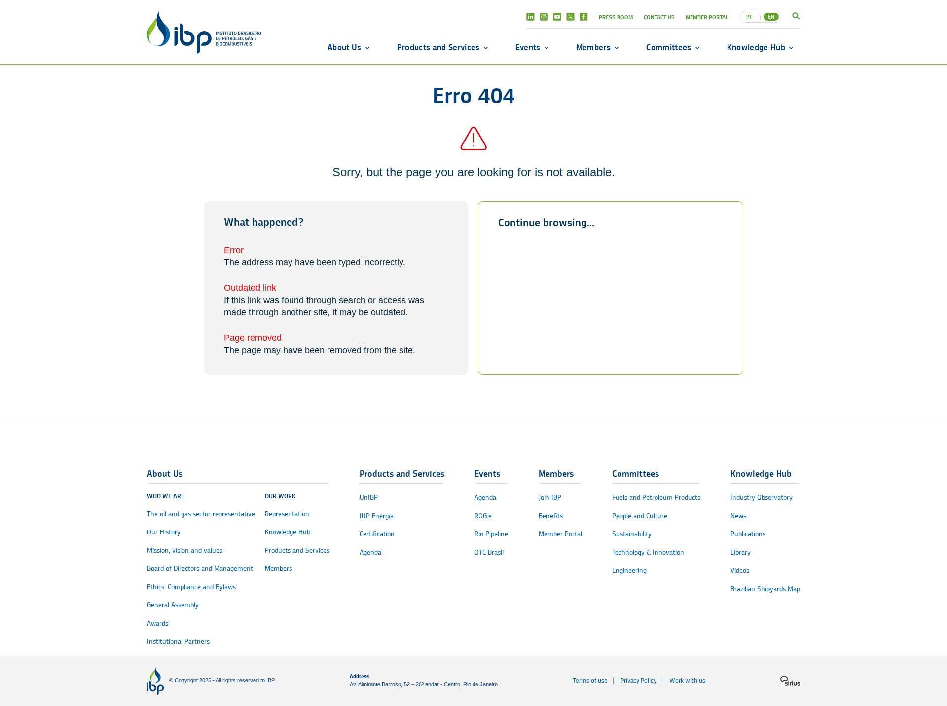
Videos (739, 570)
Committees (668, 47)
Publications (747, 534)
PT (749, 16)
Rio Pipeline (491, 534)
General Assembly (173, 605)
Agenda (370, 552)
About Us (345, 47)
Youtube (557, 17)
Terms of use (590, 680)
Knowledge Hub (756, 47)
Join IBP (550, 498)
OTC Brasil (489, 552)
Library (740, 552)
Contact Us (659, 17)
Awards (157, 623)
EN (771, 16)
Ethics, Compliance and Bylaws (191, 587)
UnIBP (369, 498)
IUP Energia (377, 516)
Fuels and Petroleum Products (656, 498)
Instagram (544, 17)
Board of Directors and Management (200, 569)
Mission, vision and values (184, 550)
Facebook (584, 17)
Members (593, 47)
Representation (287, 514)
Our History (164, 532)
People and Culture (639, 516)
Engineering (629, 570)
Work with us (687, 680)
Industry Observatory (761, 498)
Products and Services (438, 47)
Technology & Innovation (648, 552)
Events (528, 47)
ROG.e (483, 516)
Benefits (551, 516)
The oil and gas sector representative (201, 514)
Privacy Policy (638, 680)
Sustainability (632, 534)
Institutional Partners (178, 641)
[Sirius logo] (790, 681)
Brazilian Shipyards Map (765, 589)
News (738, 516)
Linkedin (530, 17)
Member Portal (707, 17)
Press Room (616, 17)
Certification (377, 534)
